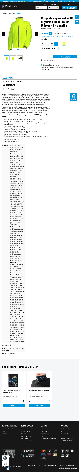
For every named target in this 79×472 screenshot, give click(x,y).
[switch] (5, 464)
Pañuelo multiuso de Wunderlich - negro (39, 390)
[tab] (39, 78)
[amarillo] (64, 44)
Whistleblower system (66, 440)
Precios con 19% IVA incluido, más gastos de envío (57, 36)
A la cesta (65, 56)
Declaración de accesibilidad (68, 468)
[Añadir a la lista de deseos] (24, 401)
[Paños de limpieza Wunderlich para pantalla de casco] (14, 380)
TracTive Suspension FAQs (28, 441)
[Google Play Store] (27, 456)
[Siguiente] (36, 34)
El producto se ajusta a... (49, 49)
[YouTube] (72, 451)
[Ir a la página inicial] (9, 6)
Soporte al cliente (65, 436)
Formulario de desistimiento (48, 438)
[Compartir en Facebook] (3, 89)
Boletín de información (7, 429)
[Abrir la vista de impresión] (12, 89)
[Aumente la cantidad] (51, 56)
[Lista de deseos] (59, 4)
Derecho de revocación (67, 465)
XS (43, 44)
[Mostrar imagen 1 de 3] (17, 49)
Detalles (13, 405)
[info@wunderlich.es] (77, 22)
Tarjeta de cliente (25, 431)
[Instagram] (67, 451)
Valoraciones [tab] (9, 85)
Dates (22, 429)
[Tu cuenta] (63, 4)
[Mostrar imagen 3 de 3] (21, 49)
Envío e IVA (44, 431)
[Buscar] (48, 4)
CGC (39, 465)
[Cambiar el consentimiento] (8, 468)
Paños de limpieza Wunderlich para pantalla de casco (12, 391)
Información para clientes (47, 429)
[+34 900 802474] (77, 17)
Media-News (5, 433)
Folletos (3, 431)
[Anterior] (3, 34)
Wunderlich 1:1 (65, 433)
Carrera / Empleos (26, 436)
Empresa (23, 433)
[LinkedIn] (62, 456)
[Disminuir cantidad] (42, 56)
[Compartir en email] (8, 89)
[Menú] (45, 4)
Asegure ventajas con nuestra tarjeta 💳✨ (13, 1)
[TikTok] (67, 456)
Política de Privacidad (50, 465)
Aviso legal (31, 465)
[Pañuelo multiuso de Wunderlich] (39, 380)
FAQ (42, 436)
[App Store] (27, 451)
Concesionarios (45, 433)
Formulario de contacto (67, 438)
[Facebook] (62, 451)
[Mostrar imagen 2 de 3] (19, 49)
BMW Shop (54, 4)
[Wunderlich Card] (8, 454)
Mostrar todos (69, 7)
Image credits (24, 438)
